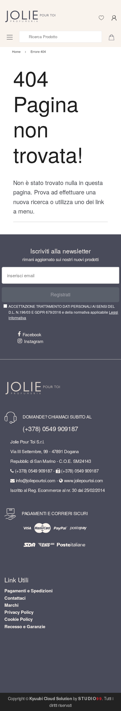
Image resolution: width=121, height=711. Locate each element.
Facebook (32, 334)
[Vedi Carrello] (113, 36)
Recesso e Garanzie (24, 626)
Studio (90, 698)
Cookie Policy (18, 619)
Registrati (60, 294)
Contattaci (15, 598)
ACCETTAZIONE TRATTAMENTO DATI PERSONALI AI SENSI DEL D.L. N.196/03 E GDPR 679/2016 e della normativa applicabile (63, 312)
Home (16, 51)
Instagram (33, 341)
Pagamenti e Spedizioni (28, 590)
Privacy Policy (18, 612)
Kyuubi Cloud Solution (50, 698)
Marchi (11, 605)
